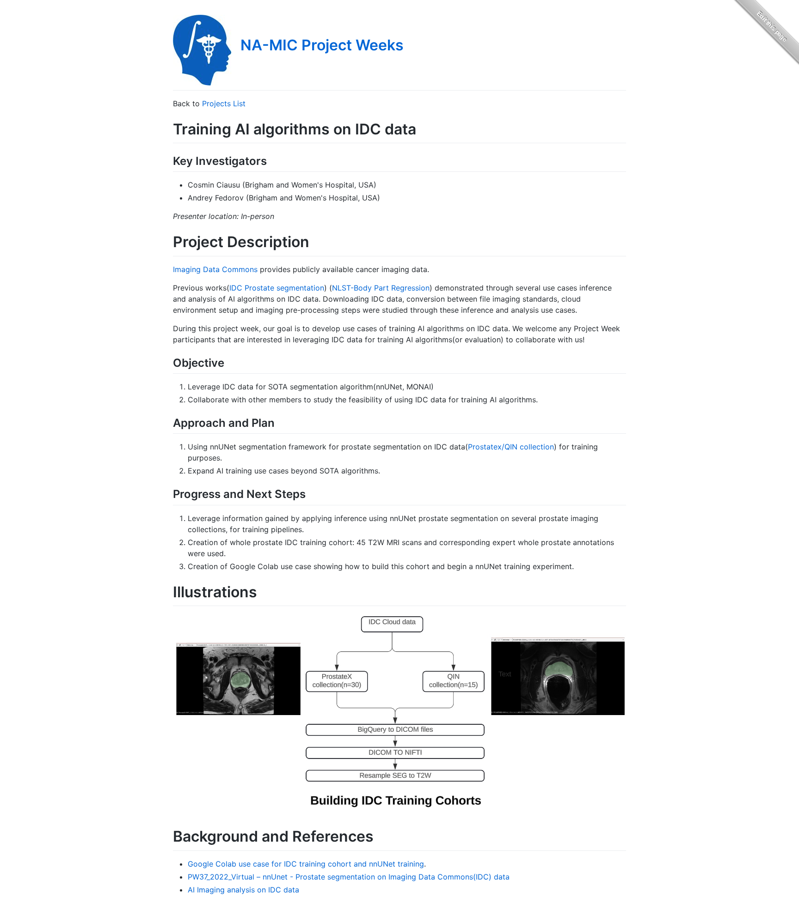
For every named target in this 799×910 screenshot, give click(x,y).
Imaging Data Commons (215, 269)
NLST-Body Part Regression (381, 287)
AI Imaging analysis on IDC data (243, 889)
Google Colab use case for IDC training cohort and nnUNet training (306, 863)
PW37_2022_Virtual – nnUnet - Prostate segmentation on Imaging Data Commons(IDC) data (349, 876)
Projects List (224, 103)
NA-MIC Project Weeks (322, 45)
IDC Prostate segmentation (276, 287)
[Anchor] (272, 160)
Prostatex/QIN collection (511, 446)
